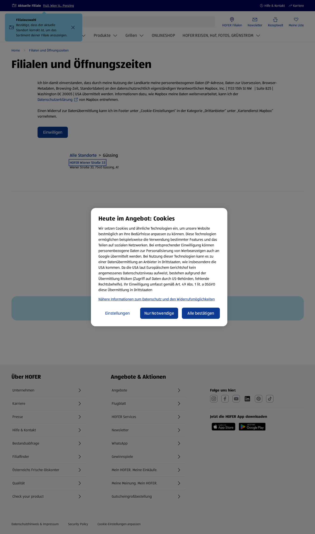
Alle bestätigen (200, 313)
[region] (159, 267)
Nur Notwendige (159, 313)
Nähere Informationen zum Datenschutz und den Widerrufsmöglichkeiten (156, 299)
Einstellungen (117, 313)
